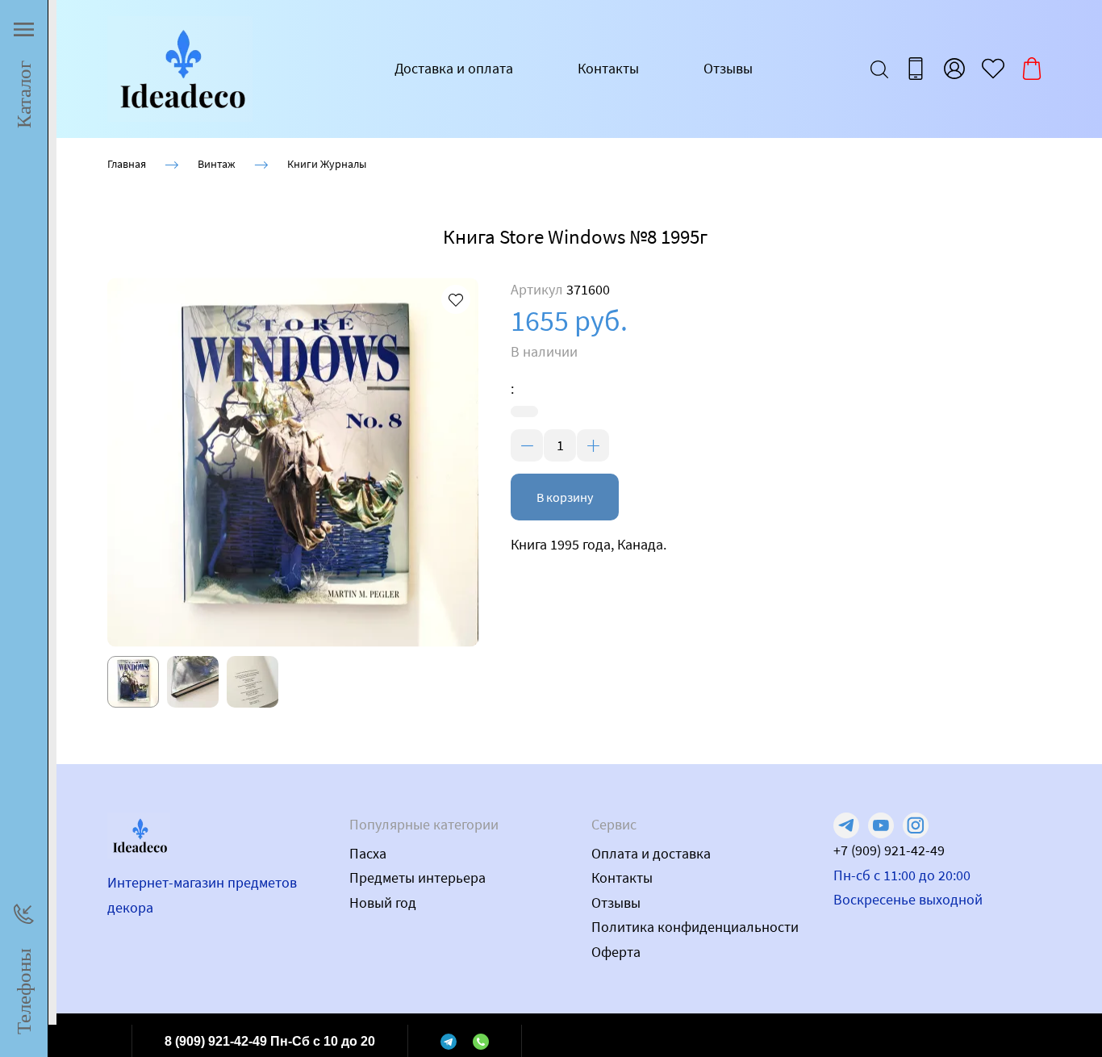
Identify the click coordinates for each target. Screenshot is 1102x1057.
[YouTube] (881, 825)
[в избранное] (455, 299)
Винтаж (217, 164)
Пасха (367, 853)
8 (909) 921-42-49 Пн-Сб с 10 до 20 (270, 1041)
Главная (126, 164)
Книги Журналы (326, 164)
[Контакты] (915, 68)
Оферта (616, 951)
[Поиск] (879, 68)
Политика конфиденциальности (695, 926)
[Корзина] (1032, 68)
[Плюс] (593, 445)
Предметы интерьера (417, 877)
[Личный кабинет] (954, 68)
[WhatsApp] (481, 1041)
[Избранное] (993, 68)
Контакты (608, 68)
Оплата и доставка (651, 853)
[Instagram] (916, 825)
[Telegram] (448, 1041)
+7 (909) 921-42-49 (889, 850)
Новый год (382, 902)
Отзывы (728, 68)
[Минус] (527, 445)
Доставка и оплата (453, 68)
